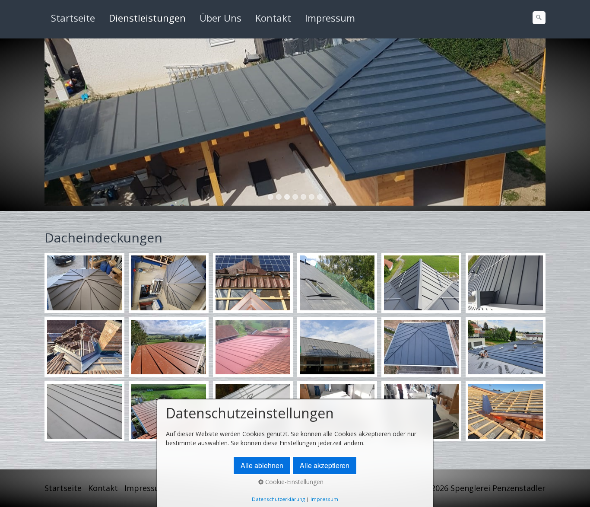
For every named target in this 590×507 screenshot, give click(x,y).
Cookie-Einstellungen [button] (293, 482)
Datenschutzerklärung (278, 499)
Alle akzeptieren (324, 465)
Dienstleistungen (147, 17)
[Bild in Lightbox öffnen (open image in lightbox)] (84, 283)
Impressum (330, 17)
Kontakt (273, 17)
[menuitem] (73, 18)
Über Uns (220, 17)
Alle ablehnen (262, 465)
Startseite (73, 17)
